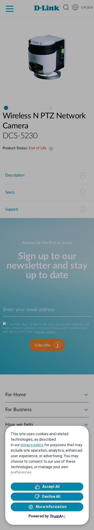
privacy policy (32, 445)
